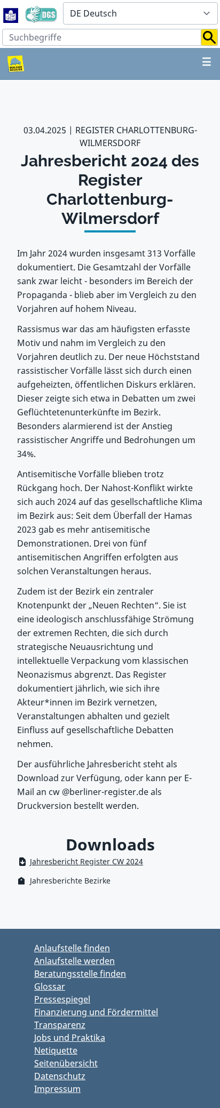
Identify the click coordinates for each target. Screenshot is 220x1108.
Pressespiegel (62, 999)
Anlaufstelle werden (74, 961)
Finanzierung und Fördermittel (96, 1012)
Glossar (49, 986)
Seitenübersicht (66, 1063)
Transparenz (59, 1025)
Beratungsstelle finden (80, 973)
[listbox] (140, 13)
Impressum (57, 1089)
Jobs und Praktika (69, 1037)
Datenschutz (59, 1076)
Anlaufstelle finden (72, 948)
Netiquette (55, 1050)
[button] (209, 37)
